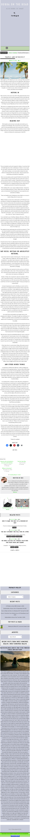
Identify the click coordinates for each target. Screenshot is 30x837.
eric (20, 60)
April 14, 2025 (12, 519)
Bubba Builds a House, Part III (10, 608)
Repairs (15, 474)
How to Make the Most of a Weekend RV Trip (11, 610)
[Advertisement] (15, 32)
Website (15, 492)
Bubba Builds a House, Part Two (12, 617)
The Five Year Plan (21, 461)
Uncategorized (19, 536)
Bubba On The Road (15, 4)
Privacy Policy (15, 588)
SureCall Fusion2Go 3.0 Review (7, 508)
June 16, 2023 (12, 530)
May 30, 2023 (12, 538)
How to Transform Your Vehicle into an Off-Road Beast (13, 613)
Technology (9, 536)
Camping (15, 52)
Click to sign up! (15, 835)
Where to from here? (7, 468)
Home (10, 52)
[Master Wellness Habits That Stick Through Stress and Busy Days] (15, 670)
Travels (19, 474)
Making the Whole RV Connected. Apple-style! (19, 626)
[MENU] (7, 48)
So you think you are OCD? (23, 507)
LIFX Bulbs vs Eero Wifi (11, 606)
